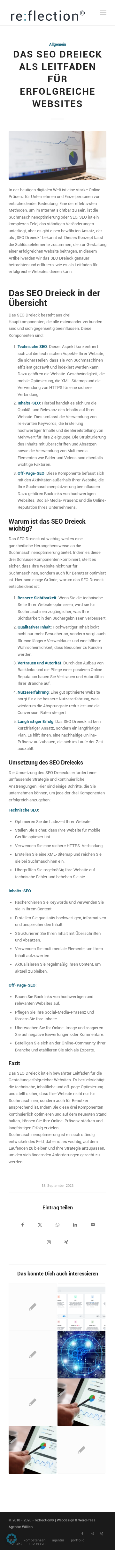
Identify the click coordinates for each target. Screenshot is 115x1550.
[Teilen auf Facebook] (22, 1225)
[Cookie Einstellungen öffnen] (11, 1542)
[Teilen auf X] (40, 1225)
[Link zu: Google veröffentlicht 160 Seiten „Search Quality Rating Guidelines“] (81, 1450)
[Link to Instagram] (48, 1243)
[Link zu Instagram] (92, 1534)
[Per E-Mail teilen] (93, 1225)
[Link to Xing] (66, 1243)
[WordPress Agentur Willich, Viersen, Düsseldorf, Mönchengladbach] (48, 12)
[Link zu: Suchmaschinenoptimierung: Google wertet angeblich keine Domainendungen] (33, 1402)
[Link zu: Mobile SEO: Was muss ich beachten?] (33, 1307)
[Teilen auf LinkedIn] (75, 1225)
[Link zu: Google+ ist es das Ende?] (33, 1354)
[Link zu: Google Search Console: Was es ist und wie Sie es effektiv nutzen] (81, 1402)
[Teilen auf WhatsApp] (57, 1225)
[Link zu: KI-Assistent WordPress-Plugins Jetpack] (81, 1354)
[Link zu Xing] (101, 1534)
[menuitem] (103, 12)
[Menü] (103, 12)
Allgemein (57, 44)
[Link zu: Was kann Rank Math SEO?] (81, 1307)
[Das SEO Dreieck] (57, 155)
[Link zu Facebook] (82, 1534)
